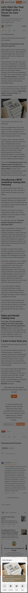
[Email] (16, 586)
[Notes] (22, 586)
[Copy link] (4, 586)
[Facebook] (10, 586)
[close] (25, 560)
